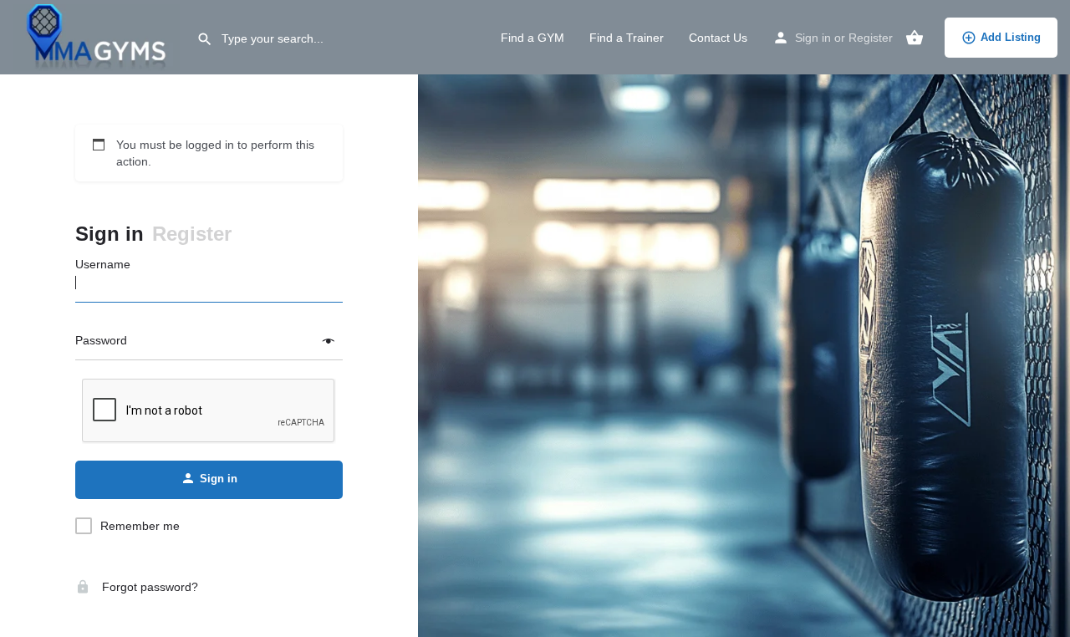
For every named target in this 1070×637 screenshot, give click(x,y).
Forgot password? (148, 587)
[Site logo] (98, 36)
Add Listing (1011, 37)
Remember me (140, 526)
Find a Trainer (626, 37)
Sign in (813, 37)
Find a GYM (532, 37)
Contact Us (718, 37)
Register (870, 37)
